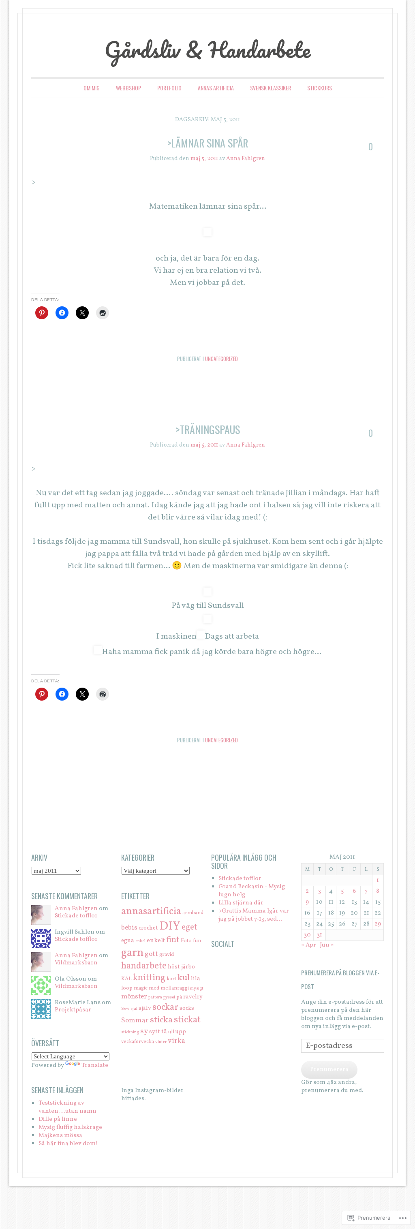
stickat (187, 1019)
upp (180, 1032)
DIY (169, 926)
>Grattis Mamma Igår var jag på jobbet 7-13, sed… (253, 915)
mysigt (196, 988)
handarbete (144, 966)
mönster (134, 996)
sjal (133, 1009)
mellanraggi (174, 988)
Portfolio (169, 87)
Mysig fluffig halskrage (70, 1127)
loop (127, 988)
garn (132, 953)
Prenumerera (329, 1069)
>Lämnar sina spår (207, 143)
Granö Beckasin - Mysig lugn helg (251, 891)
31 (319, 935)
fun (197, 941)
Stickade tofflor (76, 916)
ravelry (193, 997)
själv (145, 1008)
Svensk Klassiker (270, 87)
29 (377, 924)
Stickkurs (319, 87)
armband (192, 912)
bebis (129, 928)
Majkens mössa (60, 1135)
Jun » (327, 945)
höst (174, 967)
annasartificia (151, 912)
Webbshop (128, 87)
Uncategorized (221, 359)
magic (141, 988)
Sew (125, 1009)
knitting (149, 978)
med (154, 988)
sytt (154, 1032)
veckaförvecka (137, 1041)
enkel (140, 941)
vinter (161, 1042)
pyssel (169, 997)
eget (189, 927)
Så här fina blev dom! (68, 1143)
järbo (188, 967)
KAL (126, 979)
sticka (161, 1020)
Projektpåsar (73, 1010)
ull (171, 1032)
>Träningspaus (207, 429)
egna (127, 940)
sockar (165, 1007)
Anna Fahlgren (245, 158)
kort (171, 978)
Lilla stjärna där (240, 903)
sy (144, 1031)
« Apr (308, 945)
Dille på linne (58, 1119)
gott (151, 954)
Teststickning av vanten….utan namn (67, 1107)
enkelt (156, 940)
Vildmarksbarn (76, 963)
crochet (148, 928)
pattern (155, 997)
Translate (94, 1065)
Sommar (135, 1020)
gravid (166, 954)
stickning (130, 1032)
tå (164, 1032)
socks (187, 1008)
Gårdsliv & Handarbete (207, 49)
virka (176, 1041)
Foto (186, 941)
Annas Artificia (216, 87)
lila (195, 979)
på (179, 997)
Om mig (91, 87)
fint (173, 940)
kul (184, 978)
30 (307, 935)
